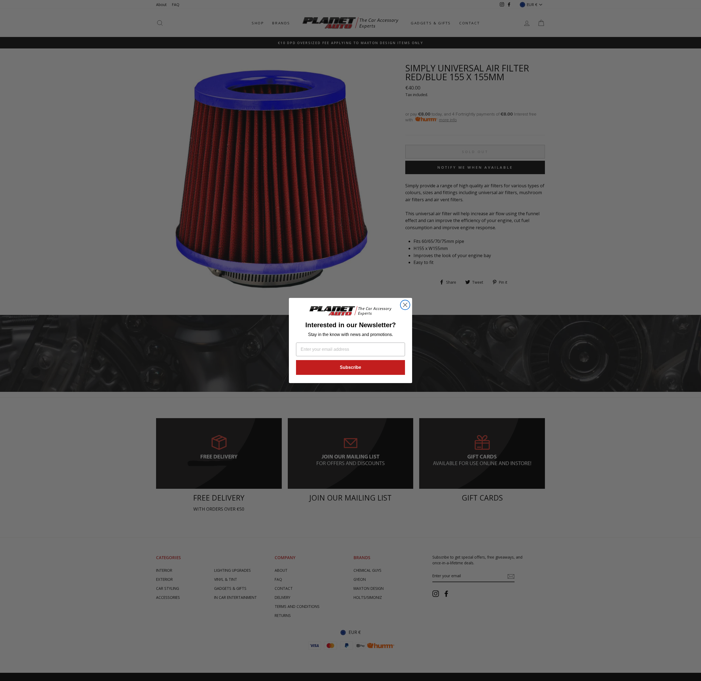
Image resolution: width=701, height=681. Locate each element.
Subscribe (350, 367)
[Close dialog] (405, 305)
